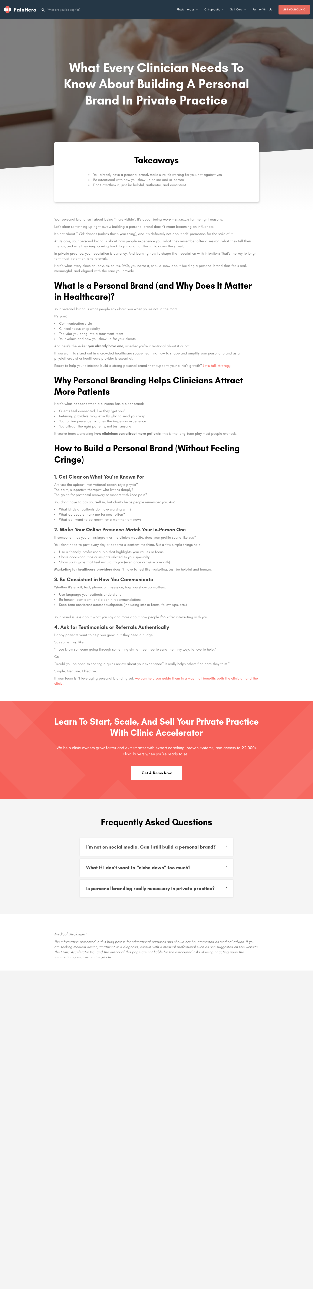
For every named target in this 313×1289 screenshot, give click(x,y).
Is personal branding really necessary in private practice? (150, 888)
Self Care (236, 9)
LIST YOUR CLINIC (294, 9)
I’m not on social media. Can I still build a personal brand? (151, 847)
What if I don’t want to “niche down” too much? (138, 867)
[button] (156, 847)
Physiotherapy (185, 9)
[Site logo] (20, 9)
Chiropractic (212, 9)
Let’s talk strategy (216, 365)
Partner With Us (262, 9)
